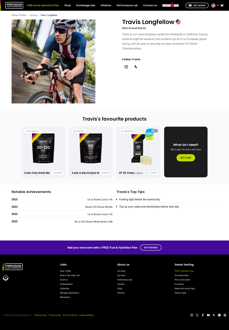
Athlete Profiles (19, 15)
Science (121, 292)
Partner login (180, 292)
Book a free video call (70, 275)
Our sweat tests (181, 275)
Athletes (106, 5)
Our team (121, 275)
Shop (67, 5)
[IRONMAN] (171, 5)
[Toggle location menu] (217, 5)
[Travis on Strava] (136, 67)
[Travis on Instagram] (126, 67)
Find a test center (182, 279)
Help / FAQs (65, 270)
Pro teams (179, 283)
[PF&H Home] (14, 5)
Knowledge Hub (85, 5)
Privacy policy (54, 315)
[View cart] (221, 5)
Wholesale (65, 297)
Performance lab (124, 279)
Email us (64, 279)
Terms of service (70, 315)
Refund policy (40, 315)
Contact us (150, 5)
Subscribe (64, 288)
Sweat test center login (185, 288)
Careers (121, 283)
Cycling (33, 15)
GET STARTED (151, 247)
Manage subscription (69, 292)
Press (119, 288)
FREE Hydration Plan (184, 270)
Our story (121, 270)
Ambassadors (66, 283)
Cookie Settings (86, 315)
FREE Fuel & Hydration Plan (43, 5)
